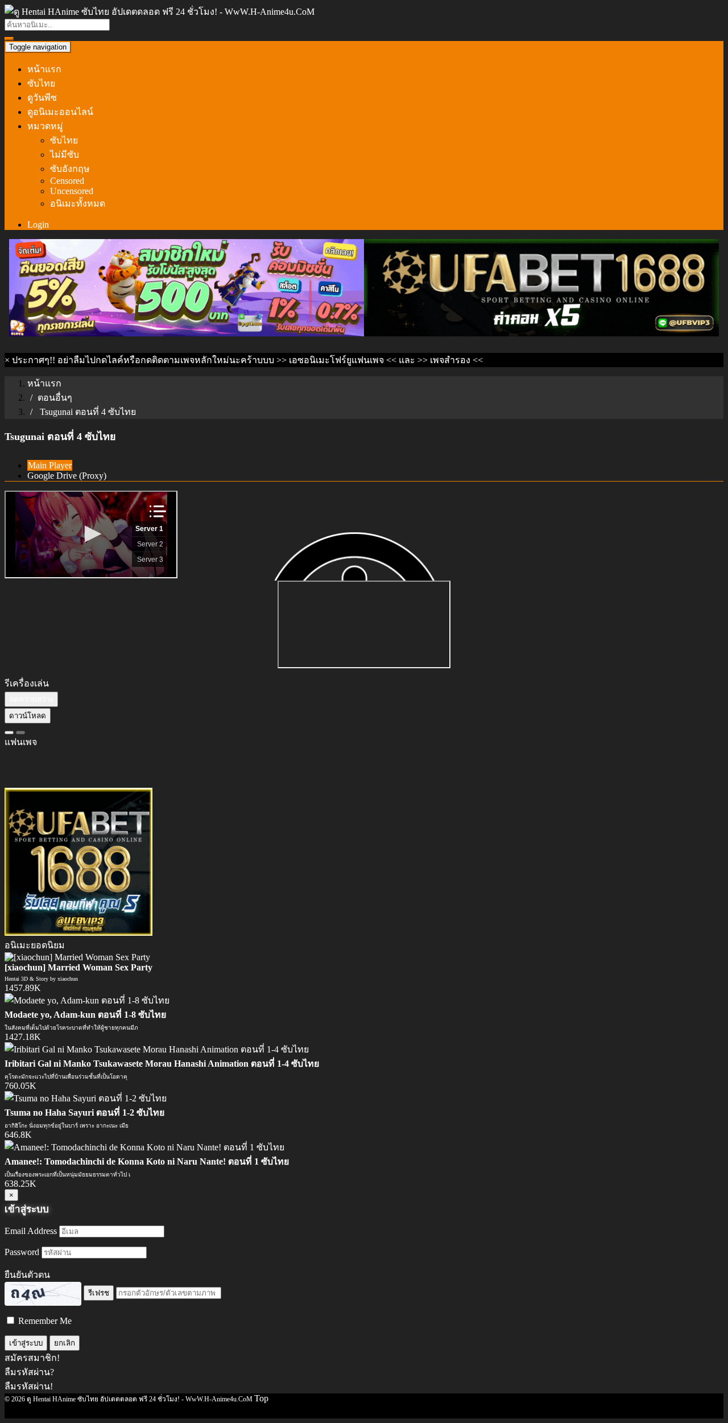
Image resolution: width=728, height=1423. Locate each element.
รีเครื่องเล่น (27, 683)
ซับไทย (41, 83)
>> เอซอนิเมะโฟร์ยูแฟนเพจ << (336, 360)
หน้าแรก (44, 69)
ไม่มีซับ (64, 154)
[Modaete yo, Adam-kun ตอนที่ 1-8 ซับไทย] (87, 1000)
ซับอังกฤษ (70, 169)
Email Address (31, 1231)
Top (261, 1398)
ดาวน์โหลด (27, 716)
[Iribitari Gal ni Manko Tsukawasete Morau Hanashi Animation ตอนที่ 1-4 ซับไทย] (157, 1049)
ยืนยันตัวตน (27, 1275)
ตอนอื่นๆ (55, 397)
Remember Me (44, 1321)
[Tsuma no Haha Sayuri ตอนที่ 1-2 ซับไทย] (86, 1098)
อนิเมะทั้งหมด (77, 203)
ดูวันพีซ (42, 97)
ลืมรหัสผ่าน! (29, 1386)
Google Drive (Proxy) (66, 475)
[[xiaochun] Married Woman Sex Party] (77, 957)
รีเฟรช (98, 1293)
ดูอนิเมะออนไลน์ (60, 112)
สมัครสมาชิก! (32, 1358)
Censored (67, 181)
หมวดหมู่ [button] (45, 126)
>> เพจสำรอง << (450, 360)
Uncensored (71, 191)
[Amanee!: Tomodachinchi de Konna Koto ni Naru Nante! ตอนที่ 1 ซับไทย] (144, 1147)
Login (38, 224)
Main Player (50, 465)
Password (22, 1252)
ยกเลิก (64, 1343)
